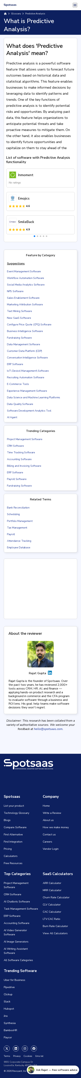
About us (48, 820)
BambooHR (10, 1030)
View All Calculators (55, 933)
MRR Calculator (52, 890)
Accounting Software (19, 459)
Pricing (8, 849)
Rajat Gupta (37, 673)
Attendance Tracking (19, 541)
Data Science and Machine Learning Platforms (33, 397)
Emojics (24, 198)
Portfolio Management (19, 521)
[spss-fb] (34, 1048)
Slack (7, 1001)
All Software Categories (18, 960)
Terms (7, 1056)
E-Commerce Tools (18, 384)
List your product (14, 806)
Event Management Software (24, 271)
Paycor (8, 1037)
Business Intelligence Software (25, 331)
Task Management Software (21, 909)
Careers (47, 842)
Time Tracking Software (21, 452)
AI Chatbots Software (17, 901)
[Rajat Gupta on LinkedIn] (50, 673)
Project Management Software (24, 439)
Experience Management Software (27, 391)
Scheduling (13, 514)
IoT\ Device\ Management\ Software (28, 371)
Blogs (7, 820)
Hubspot (9, 1009)
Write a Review (52, 813)
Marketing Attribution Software (25, 304)
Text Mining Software (19, 311)
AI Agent (12, 417)
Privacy (17, 1056)
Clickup (8, 994)
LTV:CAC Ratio (51, 919)
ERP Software (15, 364)
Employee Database (18, 547)
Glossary (16, 13)
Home (46, 806)
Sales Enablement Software (23, 298)
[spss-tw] (7, 1048)
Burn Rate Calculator (55, 926)
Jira (6, 1016)
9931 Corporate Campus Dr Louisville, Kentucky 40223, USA (20, 1063)
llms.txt (39, 1056)
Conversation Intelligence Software (27, 357)
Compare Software (15, 827)
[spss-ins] (25, 1048)
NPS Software (15, 291)
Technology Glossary (16, 813)
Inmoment (25, 175)
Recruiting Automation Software (25, 377)
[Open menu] (75, 5)
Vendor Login (51, 849)
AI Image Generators (16, 941)
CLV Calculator (52, 904)
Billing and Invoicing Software (24, 466)
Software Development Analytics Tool (29, 410)
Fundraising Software (19, 338)
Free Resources (13, 863)
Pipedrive (9, 987)
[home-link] (5, 13)
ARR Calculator (52, 883)
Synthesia (10, 1023)
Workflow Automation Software (25, 278)
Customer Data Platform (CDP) (24, 351)
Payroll (11, 534)
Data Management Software (23, 344)
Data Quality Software (20, 404)
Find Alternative (13, 834)
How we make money (56, 827)
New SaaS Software (19, 318)
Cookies (28, 1056)
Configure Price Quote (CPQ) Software (29, 324)
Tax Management (17, 527)
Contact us (49, 834)
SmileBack (26, 222)
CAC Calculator (52, 912)
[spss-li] (16, 1048)
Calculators (11, 856)
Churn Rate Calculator (56, 897)
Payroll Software (17, 479)
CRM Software (15, 446)
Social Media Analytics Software (25, 284)
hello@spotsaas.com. (48, 729)
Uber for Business (14, 980)
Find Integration (13, 842)
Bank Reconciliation (18, 507)
